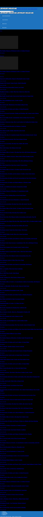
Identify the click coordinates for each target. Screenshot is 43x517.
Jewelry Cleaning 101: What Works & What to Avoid (12, 277)
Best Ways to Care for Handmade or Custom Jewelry (12, 451)
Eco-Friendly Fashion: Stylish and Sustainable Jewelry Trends (14, 485)
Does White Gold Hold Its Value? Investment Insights (12, 299)
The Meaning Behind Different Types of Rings (10, 333)
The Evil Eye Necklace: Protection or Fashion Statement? (13, 425)
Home (1, 30)
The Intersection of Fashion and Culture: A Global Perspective (14, 109)
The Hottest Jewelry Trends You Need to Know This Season (13, 230)
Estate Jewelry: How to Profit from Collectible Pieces (12, 468)
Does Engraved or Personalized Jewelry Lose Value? (12, 87)
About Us (4, 511)
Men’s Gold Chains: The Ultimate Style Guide (10, 147)
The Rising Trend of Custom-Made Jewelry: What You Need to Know (16, 251)
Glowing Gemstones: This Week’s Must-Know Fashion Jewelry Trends (16, 372)
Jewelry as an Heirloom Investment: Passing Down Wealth (13, 186)
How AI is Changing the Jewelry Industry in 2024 (11, 316)
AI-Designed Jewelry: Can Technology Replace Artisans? (13, 503)
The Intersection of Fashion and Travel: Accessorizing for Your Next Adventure (18, 178)
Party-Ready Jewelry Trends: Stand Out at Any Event (12, 130)
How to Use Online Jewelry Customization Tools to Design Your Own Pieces (17, 117)
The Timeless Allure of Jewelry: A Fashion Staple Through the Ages (15, 169)
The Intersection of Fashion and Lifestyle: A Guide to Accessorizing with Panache (18, 238)
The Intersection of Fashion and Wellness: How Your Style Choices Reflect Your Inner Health (21, 329)
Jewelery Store (4, 513)
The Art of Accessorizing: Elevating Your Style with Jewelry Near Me (15, 204)
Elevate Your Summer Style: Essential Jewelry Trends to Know (14, 247)
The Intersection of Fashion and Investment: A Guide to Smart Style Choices (17, 173)
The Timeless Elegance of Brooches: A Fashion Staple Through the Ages (16, 337)
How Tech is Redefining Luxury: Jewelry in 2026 (11, 100)
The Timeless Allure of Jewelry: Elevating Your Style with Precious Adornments (18, 152)
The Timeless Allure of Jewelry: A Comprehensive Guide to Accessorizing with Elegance (20, 281)
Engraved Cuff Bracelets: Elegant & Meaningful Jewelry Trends (14, 78)
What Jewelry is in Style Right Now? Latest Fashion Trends (13, 320)
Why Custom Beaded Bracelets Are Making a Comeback (13, 126)
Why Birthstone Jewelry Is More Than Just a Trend (12, 260)
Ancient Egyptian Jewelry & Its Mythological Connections (13, 490)
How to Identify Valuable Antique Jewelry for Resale (12, 346)
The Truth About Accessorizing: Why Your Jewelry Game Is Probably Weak (17, 324)
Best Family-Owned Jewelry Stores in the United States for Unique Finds (16, 96)
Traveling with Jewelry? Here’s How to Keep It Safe (12, 381)
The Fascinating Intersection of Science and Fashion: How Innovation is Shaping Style (20, 376)
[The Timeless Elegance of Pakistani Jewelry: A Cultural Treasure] (9, 48)
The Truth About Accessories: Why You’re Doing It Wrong (13, 139)
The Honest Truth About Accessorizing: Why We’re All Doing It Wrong (16, 160)
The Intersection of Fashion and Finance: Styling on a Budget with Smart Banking (19, 421)
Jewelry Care (4, 23)
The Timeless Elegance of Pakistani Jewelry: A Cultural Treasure (15, 50)
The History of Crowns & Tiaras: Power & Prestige (12, 494)
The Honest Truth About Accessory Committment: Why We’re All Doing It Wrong (19, 242)
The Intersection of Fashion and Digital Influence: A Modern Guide (15, 182)
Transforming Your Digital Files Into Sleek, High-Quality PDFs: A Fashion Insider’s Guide (20, 221)
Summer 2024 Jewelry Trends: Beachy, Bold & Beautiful (13, 83)
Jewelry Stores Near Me (6, 15)
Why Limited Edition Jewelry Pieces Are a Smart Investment (14, 234)
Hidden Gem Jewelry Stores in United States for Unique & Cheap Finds (16, 399)
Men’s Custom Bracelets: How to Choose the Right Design (13, 368)
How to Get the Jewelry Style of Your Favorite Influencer (13, 438)
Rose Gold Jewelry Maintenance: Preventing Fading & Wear (14, 104)
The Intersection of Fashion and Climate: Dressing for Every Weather (16, 434)
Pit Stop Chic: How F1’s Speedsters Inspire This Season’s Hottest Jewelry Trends (18, 134)
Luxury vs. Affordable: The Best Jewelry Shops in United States (14, 286)
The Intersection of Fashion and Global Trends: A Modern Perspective (16, 294)
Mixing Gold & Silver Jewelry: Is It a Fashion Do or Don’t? (13, 477)
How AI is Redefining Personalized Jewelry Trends (11, 290)
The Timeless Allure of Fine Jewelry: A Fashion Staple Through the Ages (16, 208)
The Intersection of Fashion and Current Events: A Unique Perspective (16, 350)
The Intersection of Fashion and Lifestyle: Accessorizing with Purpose (16, 264)
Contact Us (4, 514)
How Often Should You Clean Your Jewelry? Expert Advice (13, 165)
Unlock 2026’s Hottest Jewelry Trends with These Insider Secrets (14, 359)
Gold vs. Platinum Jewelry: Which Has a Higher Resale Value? (14, 498)
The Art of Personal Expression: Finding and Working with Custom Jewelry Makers (19, 113)
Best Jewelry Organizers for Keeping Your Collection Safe (13, 307)
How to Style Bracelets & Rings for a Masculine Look (12, 447)
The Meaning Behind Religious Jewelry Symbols (11, 460)
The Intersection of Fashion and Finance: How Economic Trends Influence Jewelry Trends (20, 464)
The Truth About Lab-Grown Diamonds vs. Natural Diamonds (14, 199)
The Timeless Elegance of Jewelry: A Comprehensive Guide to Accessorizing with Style (19, 442)
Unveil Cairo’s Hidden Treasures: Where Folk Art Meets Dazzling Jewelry (17, 156)
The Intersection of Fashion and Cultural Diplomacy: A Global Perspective (17, 412)
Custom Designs (5, 19)
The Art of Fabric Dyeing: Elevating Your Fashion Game (13, 212)
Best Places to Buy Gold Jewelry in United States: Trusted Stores (14, 355)
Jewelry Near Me (3, 80)
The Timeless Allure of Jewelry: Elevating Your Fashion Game (14, 416)
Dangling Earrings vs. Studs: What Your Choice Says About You (15, 91)
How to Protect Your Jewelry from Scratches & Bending (13, 507)
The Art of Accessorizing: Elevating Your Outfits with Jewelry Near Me (16, 403)
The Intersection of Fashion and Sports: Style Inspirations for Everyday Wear (18, 395)
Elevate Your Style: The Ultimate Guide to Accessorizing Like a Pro (15, 255)
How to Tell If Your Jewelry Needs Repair (9, 273)
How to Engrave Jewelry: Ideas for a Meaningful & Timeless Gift (15, 312)
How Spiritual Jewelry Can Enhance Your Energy (11, 385)
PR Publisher (2, 52)
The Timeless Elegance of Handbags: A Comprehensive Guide (14, 191)
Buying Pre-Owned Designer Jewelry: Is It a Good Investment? (14, 455)
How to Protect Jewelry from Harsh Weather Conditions (13, 429)
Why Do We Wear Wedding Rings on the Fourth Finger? (13, 195)
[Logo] (8, 13)
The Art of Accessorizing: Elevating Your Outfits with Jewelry (14, 143)
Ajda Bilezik (4, 512)
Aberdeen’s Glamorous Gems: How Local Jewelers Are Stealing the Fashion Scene (19, 122)
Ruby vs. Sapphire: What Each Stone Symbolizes (11, 268)
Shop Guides (4, 27)
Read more (2, 55)
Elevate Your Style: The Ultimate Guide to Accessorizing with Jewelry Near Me (18, 217)
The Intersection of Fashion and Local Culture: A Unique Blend (14, 342)
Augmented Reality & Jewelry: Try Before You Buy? (12, 303)
